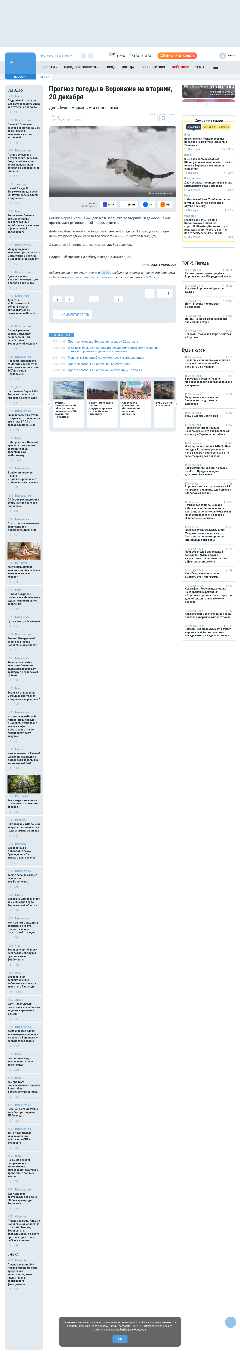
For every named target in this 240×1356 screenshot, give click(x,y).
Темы (199, 67)
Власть (19, 749)
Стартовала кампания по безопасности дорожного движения (24, 526)
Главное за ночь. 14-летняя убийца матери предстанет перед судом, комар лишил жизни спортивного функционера (22, 1274)
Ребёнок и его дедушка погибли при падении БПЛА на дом (23, 1112)
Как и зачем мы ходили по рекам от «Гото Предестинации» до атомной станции (23, 927)
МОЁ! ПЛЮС (180, 67)
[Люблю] (81, 295)
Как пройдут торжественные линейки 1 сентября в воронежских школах (24, 1086)
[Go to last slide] (49, 404)
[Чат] (230, 1322)
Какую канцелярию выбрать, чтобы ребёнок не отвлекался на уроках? (24, 571)
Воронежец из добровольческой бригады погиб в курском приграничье (21, 852)
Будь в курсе (22, 295)
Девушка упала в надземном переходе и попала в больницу (23, 279)
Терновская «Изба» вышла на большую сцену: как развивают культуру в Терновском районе (23, 669)
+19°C (121, 56)
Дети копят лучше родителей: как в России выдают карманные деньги (24, 1008)
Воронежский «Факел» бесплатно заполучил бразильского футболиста (22, 954)
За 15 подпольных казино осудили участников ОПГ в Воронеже (19, 1137)
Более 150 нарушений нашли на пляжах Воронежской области (22, 642)
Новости (48, 67)
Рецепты (189, 195)
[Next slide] (176, 404)
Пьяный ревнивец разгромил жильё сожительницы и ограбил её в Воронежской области (22, 337)
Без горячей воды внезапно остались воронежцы (20, 1061)
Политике (137, 1326)
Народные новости (80, 67)
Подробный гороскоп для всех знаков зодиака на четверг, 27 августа (24, 104)
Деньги (19, 999)
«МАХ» (105, 273)
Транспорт (21, 184)
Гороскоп (20, 96)
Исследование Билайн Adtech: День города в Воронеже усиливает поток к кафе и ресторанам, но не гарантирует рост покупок (22, 726)
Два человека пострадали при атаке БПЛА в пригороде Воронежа (22, 1198)
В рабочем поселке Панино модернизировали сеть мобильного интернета (23, 477)
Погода (128, 67)
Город (111, 67)
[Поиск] (229, 67)
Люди (18, 972)
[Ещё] (215, 68)
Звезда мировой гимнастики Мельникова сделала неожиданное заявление (24, 599)
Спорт (18, 589)
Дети (18, 387)
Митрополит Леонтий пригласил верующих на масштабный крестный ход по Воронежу (23, 449)
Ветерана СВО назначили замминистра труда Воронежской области (24, 902)
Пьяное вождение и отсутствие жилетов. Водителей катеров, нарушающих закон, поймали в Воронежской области (24, 163)
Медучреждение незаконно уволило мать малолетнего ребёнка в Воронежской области (24, 254)
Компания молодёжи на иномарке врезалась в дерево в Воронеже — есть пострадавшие (23, 1035)
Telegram (73, 277)
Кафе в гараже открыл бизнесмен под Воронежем (22, 878)
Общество (21, 819)
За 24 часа (194, 126)
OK (120, 1339)
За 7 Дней (209, 126)
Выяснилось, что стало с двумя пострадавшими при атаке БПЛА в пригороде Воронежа (24, 420)
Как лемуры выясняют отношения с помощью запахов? (23, 803)
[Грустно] (106, 295)
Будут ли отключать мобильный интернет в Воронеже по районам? (24, 696)
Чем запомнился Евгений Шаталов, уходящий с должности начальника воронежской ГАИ (24, 758)
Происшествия (152, 67)
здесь (128, 257)
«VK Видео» (151, 277)
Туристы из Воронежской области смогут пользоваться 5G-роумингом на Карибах (22, 307)
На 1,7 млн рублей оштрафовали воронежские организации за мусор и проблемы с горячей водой (23, 1168)
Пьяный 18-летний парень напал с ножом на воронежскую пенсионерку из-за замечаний (24, 131)
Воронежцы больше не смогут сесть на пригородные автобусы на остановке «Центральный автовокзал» (23, 223)
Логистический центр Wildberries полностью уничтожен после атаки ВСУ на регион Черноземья (23, 367)
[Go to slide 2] (209, 104)
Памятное (20, 843)
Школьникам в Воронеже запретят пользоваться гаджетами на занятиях (24, 827)
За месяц (224, 126)
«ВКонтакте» (90, 277)
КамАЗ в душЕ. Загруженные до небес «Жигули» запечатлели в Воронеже (23, 193)
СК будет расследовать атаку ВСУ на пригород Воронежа (23, 503)
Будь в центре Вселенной (24, 621)
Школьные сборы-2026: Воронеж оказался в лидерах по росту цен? (23, 394)
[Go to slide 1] (206, 104)
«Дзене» (106, 277)
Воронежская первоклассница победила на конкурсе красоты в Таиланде (22, 981)
